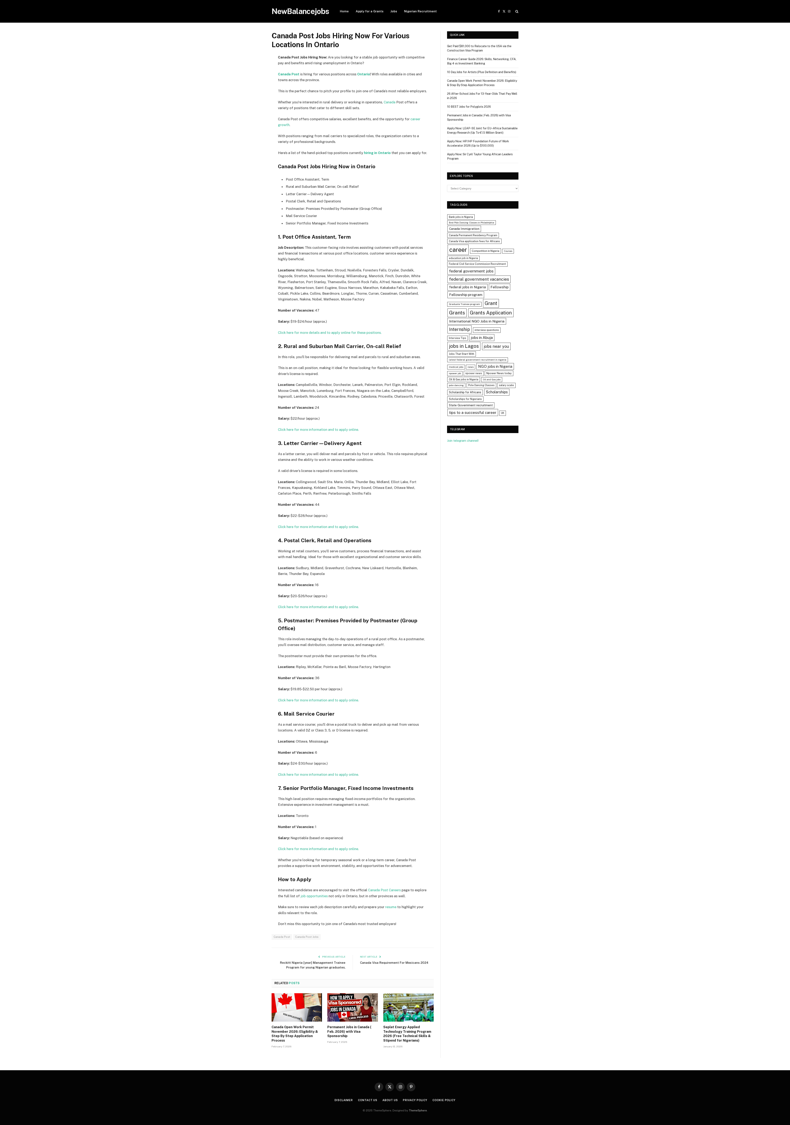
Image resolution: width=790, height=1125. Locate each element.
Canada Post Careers (384, 890)
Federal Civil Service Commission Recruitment (477, 263)
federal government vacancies (479, 279)
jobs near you (496, 346)
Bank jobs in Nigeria (461, 216)
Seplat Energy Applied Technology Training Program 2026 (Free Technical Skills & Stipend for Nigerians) (407, 1033)
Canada (389, 102)
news (471, 367)
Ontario (363, 74)
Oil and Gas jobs (492, 379)
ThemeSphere (418, 1110)
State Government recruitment (471, 405)
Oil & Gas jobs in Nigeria (463, 379)
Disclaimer (344, 1100)
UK (502, 413)
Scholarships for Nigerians (465, 399)
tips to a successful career (472, 412)
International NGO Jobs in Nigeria (476, 321)
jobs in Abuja (482, 337)
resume (390, 907)
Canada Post (282, 936)
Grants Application (491, 312)
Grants (457, 313)
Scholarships (497, 392)
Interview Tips (457, 338)
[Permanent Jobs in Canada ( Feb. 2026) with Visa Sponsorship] (352, 1007)
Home (344, 11)
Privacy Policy (415, 1100)
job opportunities (315, 896)
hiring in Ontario (377, 153)
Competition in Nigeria (485, 250)
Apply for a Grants (369, 11)
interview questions (487, 330)
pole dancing (456, 385)
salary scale (506, 385)
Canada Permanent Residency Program (473, 235)
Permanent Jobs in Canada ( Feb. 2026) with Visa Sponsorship (349, 1031)
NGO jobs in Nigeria (495, 366)
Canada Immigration (464, 229)
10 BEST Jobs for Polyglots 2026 (469, 106)
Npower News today (499, 373)
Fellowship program (465, 294)
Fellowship (499, 287)
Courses (508, 251)
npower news (473, 373)
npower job (455, 373)
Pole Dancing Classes (481, 385)
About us (390, 1100)
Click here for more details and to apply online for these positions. (330, 333)
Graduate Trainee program (464, 304)
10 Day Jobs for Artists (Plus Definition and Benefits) (481, 72)
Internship (459, 329)
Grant (491, 303)
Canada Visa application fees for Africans (474, 241)
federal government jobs (471, 271)
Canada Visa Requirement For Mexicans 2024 (394, 962)
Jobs (393, 11)
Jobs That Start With (461, 353)
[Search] (516, 11)
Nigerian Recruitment (420, 11)
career (458, 249)
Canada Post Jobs (306, 936)
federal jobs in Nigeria (467, 287)
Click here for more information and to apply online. (318, 430)
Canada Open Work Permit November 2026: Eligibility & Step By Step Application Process (295, 1033)
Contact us (367, 1100)
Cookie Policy (443, 1100)
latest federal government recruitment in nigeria (477, 359)
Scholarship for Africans (465, 392)
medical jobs (456, 367)
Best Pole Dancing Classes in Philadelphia (471, 222)
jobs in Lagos (464, 346)
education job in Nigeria (463, 258)
